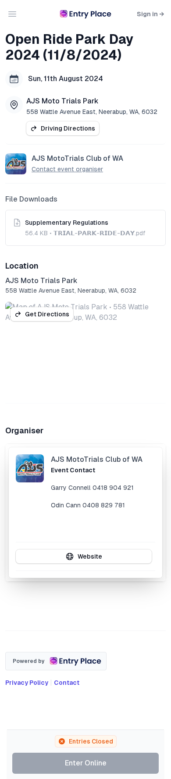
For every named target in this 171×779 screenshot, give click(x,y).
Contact (66, 682)
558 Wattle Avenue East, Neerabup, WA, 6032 (91, 111)
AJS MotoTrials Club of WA (77, 158)
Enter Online (86, 763)
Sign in (150, 14)
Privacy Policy (26, 682)
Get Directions (47, 314)
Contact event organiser (67, 169)
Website (90, 556)
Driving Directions (68, 128)
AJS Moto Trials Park (62, 101)
